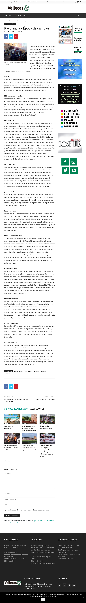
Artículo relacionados (16, 409)
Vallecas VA (10, 32)
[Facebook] (73, 1)
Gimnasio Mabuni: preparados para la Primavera (16, 400)
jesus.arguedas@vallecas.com (46, 563)
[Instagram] (75, 1)
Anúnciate (50, 2)
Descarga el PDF (78, 29)
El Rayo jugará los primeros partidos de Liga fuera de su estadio (29, 448)
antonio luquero (18, 371)
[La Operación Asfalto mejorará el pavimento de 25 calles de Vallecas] (12, 438)
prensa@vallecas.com (11, 552)
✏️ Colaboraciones (21, 15)
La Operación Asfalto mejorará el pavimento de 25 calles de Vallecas (11, 448)
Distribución (31, 2)
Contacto (23, 2)
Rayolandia (28, 371)
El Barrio (13, 24)
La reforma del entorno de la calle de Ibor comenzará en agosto (29, 428)
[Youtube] (80, 1)
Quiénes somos (40, 2)
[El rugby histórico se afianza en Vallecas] (47, 419)
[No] (83, 597)
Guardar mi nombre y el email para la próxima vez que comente (27, 510)
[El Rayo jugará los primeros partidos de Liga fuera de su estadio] (29, 438)
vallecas (36, 371)
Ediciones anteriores (60, 2)
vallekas (7, 373)
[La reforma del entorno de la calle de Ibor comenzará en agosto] (29, 419)
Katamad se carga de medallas (44, 399)
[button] (79, 15)
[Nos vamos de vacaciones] (12, 419)
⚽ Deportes (9, 15)
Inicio (5, 21)
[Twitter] (78, 1)
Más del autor (37, 409)
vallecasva (44, 371)
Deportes (12, 21)
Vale (43, 599)
